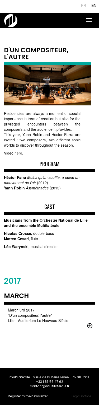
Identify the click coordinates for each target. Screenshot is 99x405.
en (93, 5)
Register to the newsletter (28, 396)
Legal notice (81, 396)
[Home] (10, 20)
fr (83, 5)
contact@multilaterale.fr (49, 386)
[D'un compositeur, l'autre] (47, 85)
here (18, 153)
